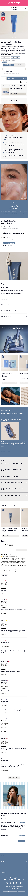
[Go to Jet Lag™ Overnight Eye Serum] (10, 517)
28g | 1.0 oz (5, 57)
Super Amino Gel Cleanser (13, 228)
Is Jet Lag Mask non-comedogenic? (12, 482)
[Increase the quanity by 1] (5, 78)
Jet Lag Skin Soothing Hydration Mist (15, 233)
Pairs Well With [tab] (13, 85)
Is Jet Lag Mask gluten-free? (10, 476)
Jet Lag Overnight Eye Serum (9, 528)
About (3, 861)
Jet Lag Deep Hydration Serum (14, 239)
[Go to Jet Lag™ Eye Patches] (9, 363)
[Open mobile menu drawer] (2, 8)
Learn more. (4, 829)
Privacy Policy (16, 888)
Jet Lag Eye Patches (7, 373)
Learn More (17, 3)
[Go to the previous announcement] (2, 3)
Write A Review (21, 550)
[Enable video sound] (22, 198)
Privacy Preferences (21, 891)
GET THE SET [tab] (4, 85)
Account (3, 872)
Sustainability (5, 451)
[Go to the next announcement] (26, 3)
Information (4, 867)
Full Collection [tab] (22, 85)
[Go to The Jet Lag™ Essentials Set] (5, 91)
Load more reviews (14, 777)
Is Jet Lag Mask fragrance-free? (11, 495)
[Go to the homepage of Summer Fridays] (14, 8)
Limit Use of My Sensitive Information (10, 891)
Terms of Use (11, 888)
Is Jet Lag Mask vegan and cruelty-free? (12, 470)
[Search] (5, 8)
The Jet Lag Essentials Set (16, 88)
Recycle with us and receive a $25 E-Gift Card (12, 420)
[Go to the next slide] (15, 37)
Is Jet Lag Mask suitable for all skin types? (12, 488)
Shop (2, 855)
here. (2, 446)
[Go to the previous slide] (12, 37)
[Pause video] (25, 198)
